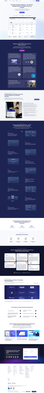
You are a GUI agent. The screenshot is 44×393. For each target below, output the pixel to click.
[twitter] (29, 391)
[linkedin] (27, 391)
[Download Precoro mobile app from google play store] (14, 383)
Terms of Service (32, 358)
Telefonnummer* (32, 351)
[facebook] (26, 391)
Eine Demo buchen (22, 12)
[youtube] (28, 391)
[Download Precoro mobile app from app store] (9, 383)
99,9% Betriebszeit (24, 391)
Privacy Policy (35, 358)
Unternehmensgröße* (25, 351)
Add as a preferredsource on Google (34, 391)
